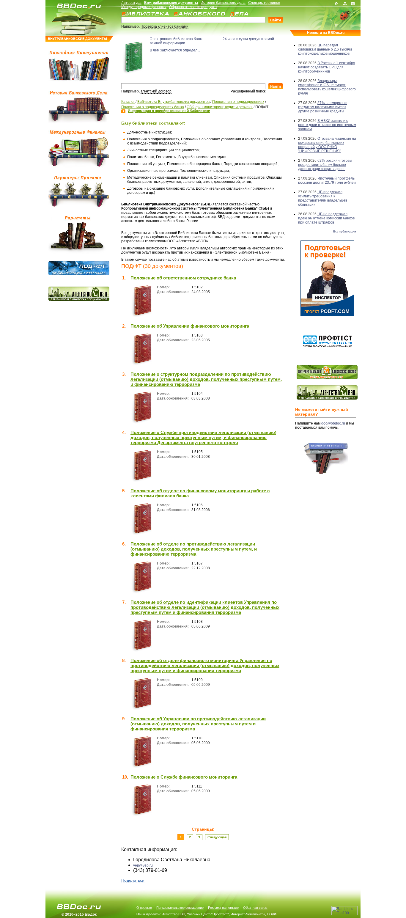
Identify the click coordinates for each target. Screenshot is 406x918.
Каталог (128, 102)
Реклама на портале (223, 907)
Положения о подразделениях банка (152, 107)
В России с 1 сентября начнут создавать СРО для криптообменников (326, 67)
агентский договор (156, 91)
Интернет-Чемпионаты (248, 914)
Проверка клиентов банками (164, 26)
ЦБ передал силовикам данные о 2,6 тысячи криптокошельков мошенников (325, 49)
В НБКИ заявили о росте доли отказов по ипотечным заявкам (327, 125)
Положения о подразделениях (238, 102)
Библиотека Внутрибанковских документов (173, 102)
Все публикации (344, 231)
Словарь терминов (264, 3)
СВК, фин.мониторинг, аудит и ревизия (220, 107)
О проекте (144, 907)
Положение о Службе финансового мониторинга (183, 776)
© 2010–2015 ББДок (79, 914)
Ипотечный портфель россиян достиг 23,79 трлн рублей (327, 180)
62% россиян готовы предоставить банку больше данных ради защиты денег (325, 164)
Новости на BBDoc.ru (325, 33)
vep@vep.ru (143, 865)
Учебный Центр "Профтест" (208, 914)
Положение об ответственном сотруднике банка (183, 277)
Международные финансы (143, 7)
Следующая (216, 837)
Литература (131, 3)
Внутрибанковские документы (171, 3)
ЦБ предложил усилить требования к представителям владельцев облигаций (322, 198)
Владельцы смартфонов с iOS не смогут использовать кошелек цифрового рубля (327, 87)
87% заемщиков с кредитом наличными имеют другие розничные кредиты (322, 107)
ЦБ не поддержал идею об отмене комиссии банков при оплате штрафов (326, 218)
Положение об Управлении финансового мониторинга (189, 325)
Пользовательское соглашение (180, 907)
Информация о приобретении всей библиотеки (169, 111)
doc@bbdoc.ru (333, 423)
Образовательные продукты (193, 7)
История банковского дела (223, 3)
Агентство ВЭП (173, 914)
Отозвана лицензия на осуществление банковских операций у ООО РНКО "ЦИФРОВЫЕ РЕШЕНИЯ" (327, 144)
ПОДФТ (272, 914)
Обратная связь (255, 907)
